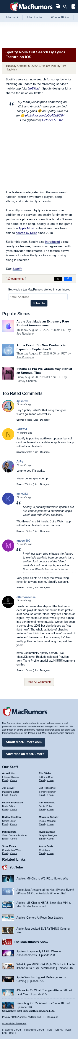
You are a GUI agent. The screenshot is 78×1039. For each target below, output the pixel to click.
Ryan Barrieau (47, 831)
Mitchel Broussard (12, 802)
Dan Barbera (9, 831)
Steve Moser (9, 846)
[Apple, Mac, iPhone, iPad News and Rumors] (31, 11)
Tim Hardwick (47, 802)
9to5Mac (33, 88)
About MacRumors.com (24, 742)
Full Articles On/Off (34, 1029)
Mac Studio (34, 17)
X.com (13, 780)
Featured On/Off (12, 1029)
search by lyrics (26, 233)
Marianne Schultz (49, 817)
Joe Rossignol (25, 333)
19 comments (15, 278)
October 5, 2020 (53, 120)
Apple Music (26, 228)
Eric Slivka (45, 773)
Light (4, 1033)
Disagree (45, 419)
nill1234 (21, 429)
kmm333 (22, 493)
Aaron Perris (46, 846)
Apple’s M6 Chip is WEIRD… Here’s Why (42, 878)
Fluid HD (58, 1029)
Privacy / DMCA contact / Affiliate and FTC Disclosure (30, 1017)
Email (5, 780)
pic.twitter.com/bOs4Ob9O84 (45, 115)
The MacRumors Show (31, 942)
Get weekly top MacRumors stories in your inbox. (39, 289)
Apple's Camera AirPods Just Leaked (39, 917)
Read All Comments (39, 681)
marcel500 (23, 540)
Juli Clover (8, 788)
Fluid (49, 1029)
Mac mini (12, 17)
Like (36, 419)
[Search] (67, 6)
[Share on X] (58, 279)
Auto (68, 1029)
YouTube (16, 867)
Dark (11, 1033)
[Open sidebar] (73, 7)
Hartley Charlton (26, 381)
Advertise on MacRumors (25, 754)
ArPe (19, 461)
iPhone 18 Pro (60, 17)
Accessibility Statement (14, 1023)
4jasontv (22, 401)
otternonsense (26, 597)
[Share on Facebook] (68, 279)
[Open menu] (4, 6)
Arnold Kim (8, 773)
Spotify (17, 268)
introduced (52, 241)
